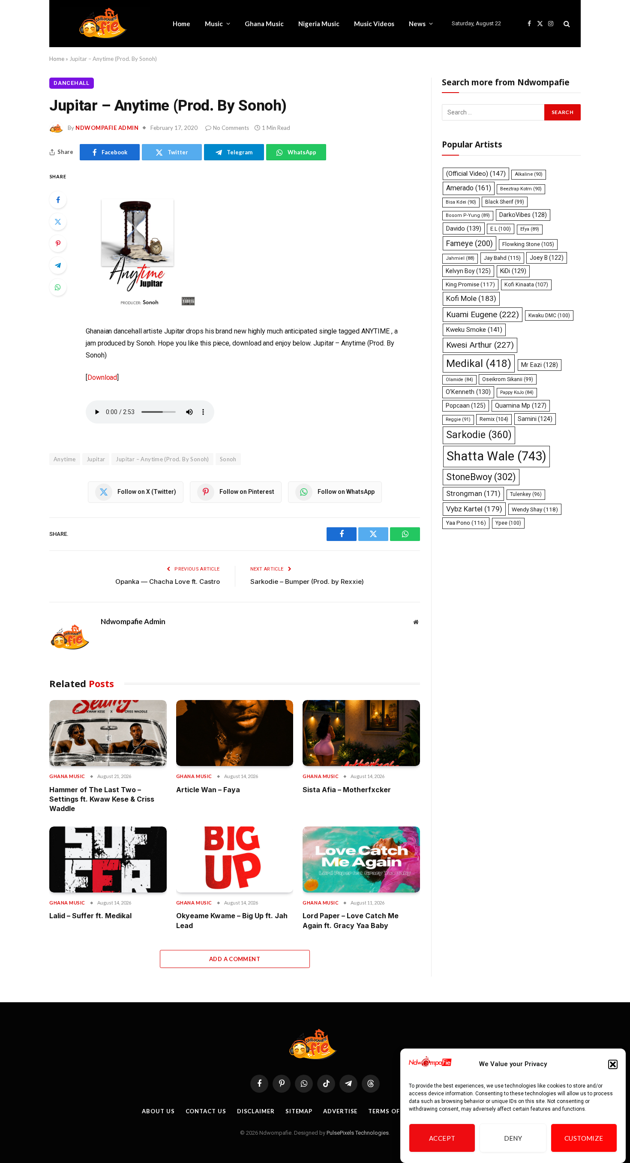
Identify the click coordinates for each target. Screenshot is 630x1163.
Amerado (468, 188)
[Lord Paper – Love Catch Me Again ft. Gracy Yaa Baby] (361, 859)
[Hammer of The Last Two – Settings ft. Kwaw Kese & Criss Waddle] (108, 733)
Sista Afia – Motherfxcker (347, 789)
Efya (529, 229)
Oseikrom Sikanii (507, 379)
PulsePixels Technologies (358, 1133)
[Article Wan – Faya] (235, 733)
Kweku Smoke (474, 330)
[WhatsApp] (57, 287)
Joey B (547, 257)
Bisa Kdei (461, 202)
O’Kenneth (468, 392)
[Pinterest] (57, 243)
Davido (463, 228)
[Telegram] (57, 265)
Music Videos (374, 23)
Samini (535, 418)
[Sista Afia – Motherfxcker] (361, 733)
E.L (500, 229)
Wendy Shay (535, 509)
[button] (613, 1064)
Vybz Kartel (474, 509)
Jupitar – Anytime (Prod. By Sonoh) (162, 459)
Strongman (473, 493)
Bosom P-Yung (468, 215)
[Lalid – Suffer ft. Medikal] (108, 859)
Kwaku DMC (549, 316)
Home (181, 23)
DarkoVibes (523, 214)
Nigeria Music (318, 23)
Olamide (459, 379)
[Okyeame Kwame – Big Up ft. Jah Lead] (235, 859)
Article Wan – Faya (208, 789)
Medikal (478, 363)
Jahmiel (460, 258)
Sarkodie (479, 435)
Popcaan (466, 405)
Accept (442, 1138)
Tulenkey (526, 494)
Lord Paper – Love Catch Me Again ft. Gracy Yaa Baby (351, 920)
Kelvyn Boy (468, 270)
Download (102, 377)
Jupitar (96, 459)
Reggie (458, 419)
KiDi (513, 270)
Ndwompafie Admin (106, 127)
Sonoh (228, 459)
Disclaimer (256, 1111)
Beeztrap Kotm (521, 189)
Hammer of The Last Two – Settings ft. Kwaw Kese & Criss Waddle (101, 799)
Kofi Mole (471, 298)
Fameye (469, 243)
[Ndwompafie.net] (105, 24)
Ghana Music (264, 23)
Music (214, 23)
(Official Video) (476, 173)
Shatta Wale (496, 456)
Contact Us (206, 1111)
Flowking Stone (528, 244)
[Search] (566, 23)
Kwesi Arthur (480, 345)
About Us (158, 1111)
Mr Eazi (539, 364)
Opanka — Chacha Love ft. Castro (167, 581)
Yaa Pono (466, 523)
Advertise (340, 1111)
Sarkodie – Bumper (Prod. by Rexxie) (307, 581)
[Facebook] (57, 199)
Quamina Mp (520, 405)
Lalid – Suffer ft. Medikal (90, 915)
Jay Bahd (502, 258)
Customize (583, 1138)
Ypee (508, 523)
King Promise (470, 284)
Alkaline (529, 174)
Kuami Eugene (482, 314)
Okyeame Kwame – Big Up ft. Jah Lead (232, 920)
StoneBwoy (481, 477)
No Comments (231, 127)
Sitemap (298, 1111)
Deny (513, 1138)
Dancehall (72, 83)
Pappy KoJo (517, 392)
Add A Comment (234, 959)
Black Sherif (504, 202)
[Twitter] (57, 221)
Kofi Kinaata (526, 284)
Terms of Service (397, 1111)
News (417, 23)
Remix (494, 419)
